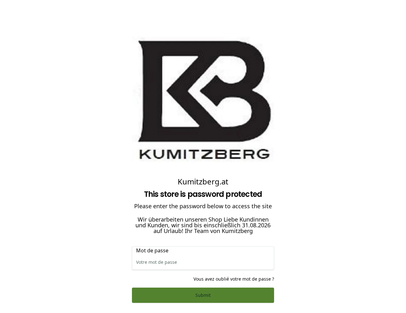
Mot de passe (152, 250)
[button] (203, 295)
